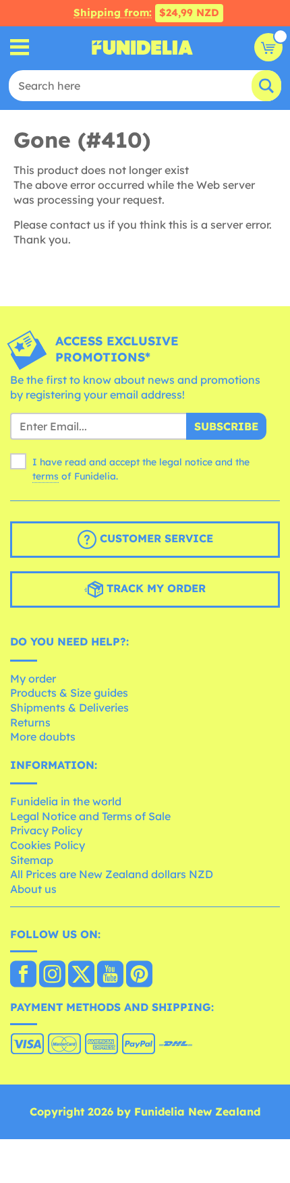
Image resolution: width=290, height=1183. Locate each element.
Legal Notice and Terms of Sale (90, 816)
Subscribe (226, 426)
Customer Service (154, 538)
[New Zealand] (23, 975)
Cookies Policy (47, 845)
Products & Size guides (69, 692)
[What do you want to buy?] (20, 47)
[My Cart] (268, 47)
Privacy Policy (46, 830)
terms (45, 476)
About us (33, 889)
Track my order (154, 588)
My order (33, 678)
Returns (30, 722)
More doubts (43, 736)
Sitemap (31, 860)
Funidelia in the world (65, 801)
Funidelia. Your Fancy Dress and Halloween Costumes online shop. (142, 47)
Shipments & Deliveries (69, 707)
